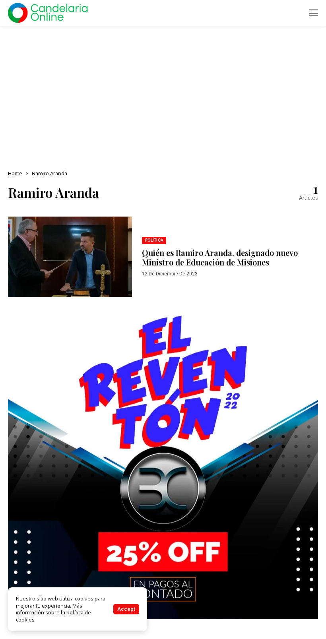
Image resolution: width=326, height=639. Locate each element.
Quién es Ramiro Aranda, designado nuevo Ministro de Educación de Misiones (220, 257)
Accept (126, 609)
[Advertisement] (163, 95)
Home (15, 173)
